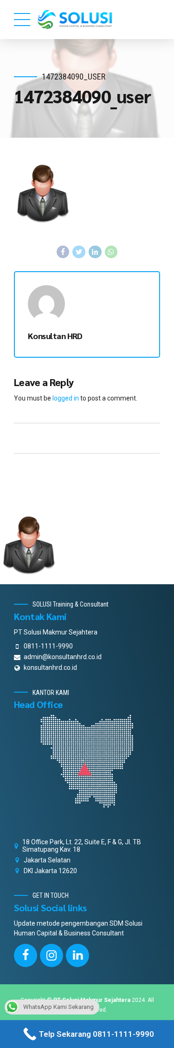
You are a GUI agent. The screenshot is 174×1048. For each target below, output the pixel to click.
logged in (65, 398)
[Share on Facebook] (63, 252)
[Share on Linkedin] (95, 252)
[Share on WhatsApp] (111, 252)
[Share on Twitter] (78, 252)
